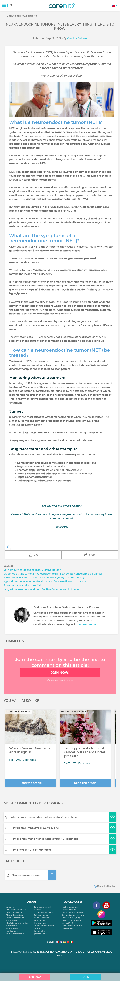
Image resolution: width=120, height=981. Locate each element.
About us (10, 907)
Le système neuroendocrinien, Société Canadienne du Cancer (42, 589)
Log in (85, 977)
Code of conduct (42, 918)
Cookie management (44, 926)
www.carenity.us (22, 952)
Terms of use (40, 923)
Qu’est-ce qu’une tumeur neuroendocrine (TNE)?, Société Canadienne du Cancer (53, 573)
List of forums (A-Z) (71, 918)
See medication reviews (73, 915)
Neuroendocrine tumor (26, 875)
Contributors (12, 920)
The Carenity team (14, 912)
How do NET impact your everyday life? (35, 827)
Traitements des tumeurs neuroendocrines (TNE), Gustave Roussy (44, 577)
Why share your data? (16, 909)
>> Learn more (87, 624)
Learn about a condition (73, 912)
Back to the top (106, 886)
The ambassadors (14, 915)
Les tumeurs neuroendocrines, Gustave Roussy (32, 569)
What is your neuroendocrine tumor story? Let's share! (44, 817)
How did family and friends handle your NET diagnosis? (45, 838)
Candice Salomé (77, 38)
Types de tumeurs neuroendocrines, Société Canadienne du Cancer (45, 581)
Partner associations (15, 918)
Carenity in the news (43, 912)
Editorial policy (41, 915)
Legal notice (39, 920)
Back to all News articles (21, 15)
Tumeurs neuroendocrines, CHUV (24, 585)
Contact (38, 928)
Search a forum (69, 909)
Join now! (60, 672)
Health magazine (70, 907)
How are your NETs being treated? (31, 849)
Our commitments (15, 934)
